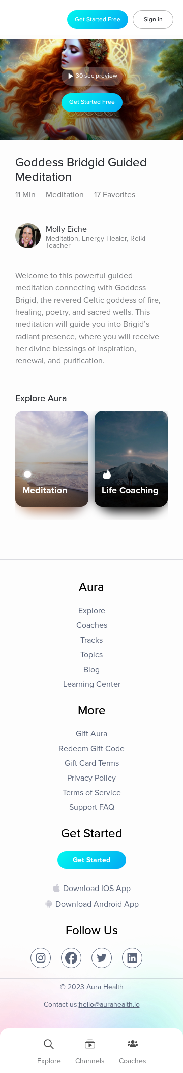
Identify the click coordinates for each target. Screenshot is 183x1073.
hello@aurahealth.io (109, 1004)
